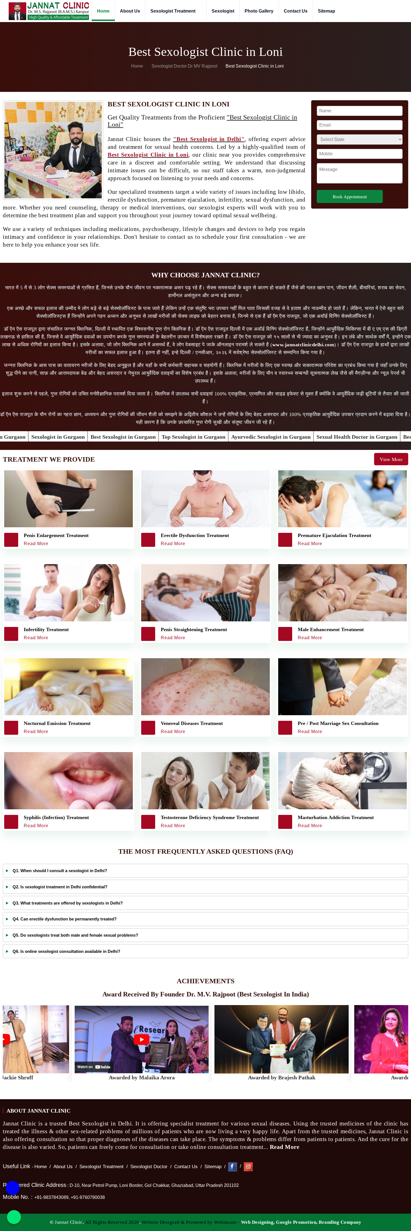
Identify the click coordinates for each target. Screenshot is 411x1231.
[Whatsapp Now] (14, 1217)
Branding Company (340, 1222)
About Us (130, 11)
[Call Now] (13, 1188)
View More (391, 459)
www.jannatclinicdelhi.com (303, 344)
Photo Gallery (259, 11)
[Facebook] (232, 1166)
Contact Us (296, 11)
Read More (285, 1147)
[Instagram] (248, 1166)
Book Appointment (350, 196)
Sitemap (326, 11)
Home (103, 11)
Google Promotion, (297, 1222)
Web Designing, (258, 1222)
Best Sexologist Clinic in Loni (148, 154)
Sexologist (223, 11)
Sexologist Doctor (148, 1166)
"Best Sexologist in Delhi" (209, 139)
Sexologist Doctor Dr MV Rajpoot (185, 66)
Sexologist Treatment (173, 11)
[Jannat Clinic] (48, 11)
